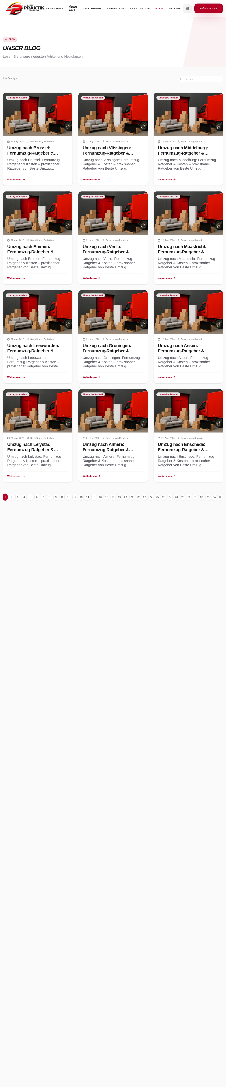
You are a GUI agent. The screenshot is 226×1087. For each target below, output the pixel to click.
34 (214, 497)
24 (151, 497)
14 (87, 497)
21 (131, 497)
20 (125, 497)
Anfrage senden (208, 8)
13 (81, 497)
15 (94, 497)
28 (176, 497)
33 (208, 497)
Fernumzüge (140, 8)
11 (68, 497)
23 (144, 497)
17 (106, 497)
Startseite (55, 8)
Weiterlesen (14, 179)
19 (119, 497)
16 (100, 497)
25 (157, 497)
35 (220, 497)
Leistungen (92, 8)
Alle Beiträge (10, 78)
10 (62, 497)
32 (201, 497)
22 (138, 497)
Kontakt (176, 8)
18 (113, 497)
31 (195, 497)
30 (189, 497)
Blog (159, 8)
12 (74, 497)
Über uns (73, 8)
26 (163, 497)
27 (170, 497)
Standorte (115, 8)
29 (182, 497)
